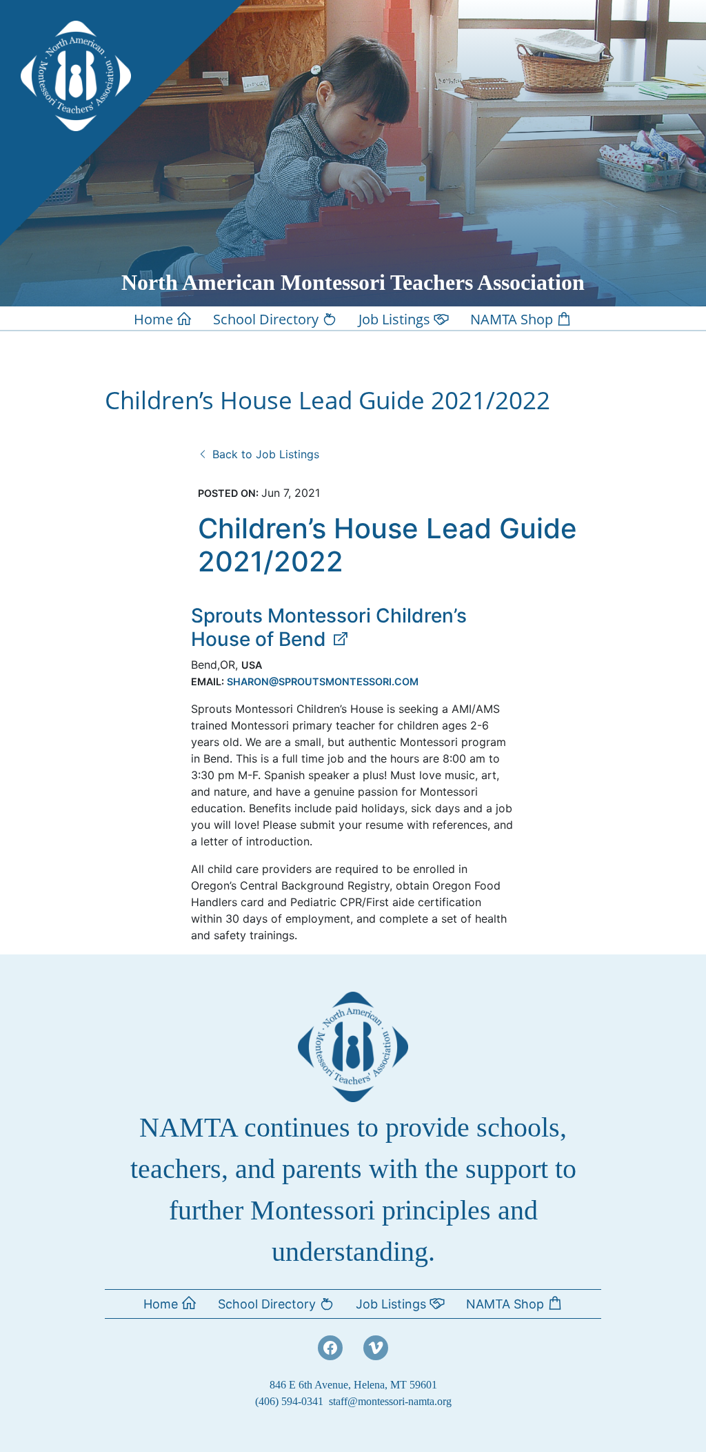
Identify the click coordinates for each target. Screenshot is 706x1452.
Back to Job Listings (264, 454)
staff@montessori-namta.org (390, 1401)
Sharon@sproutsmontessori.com (322, 681)
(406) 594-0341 (289, 1401)
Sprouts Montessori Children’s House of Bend (329, 627)
